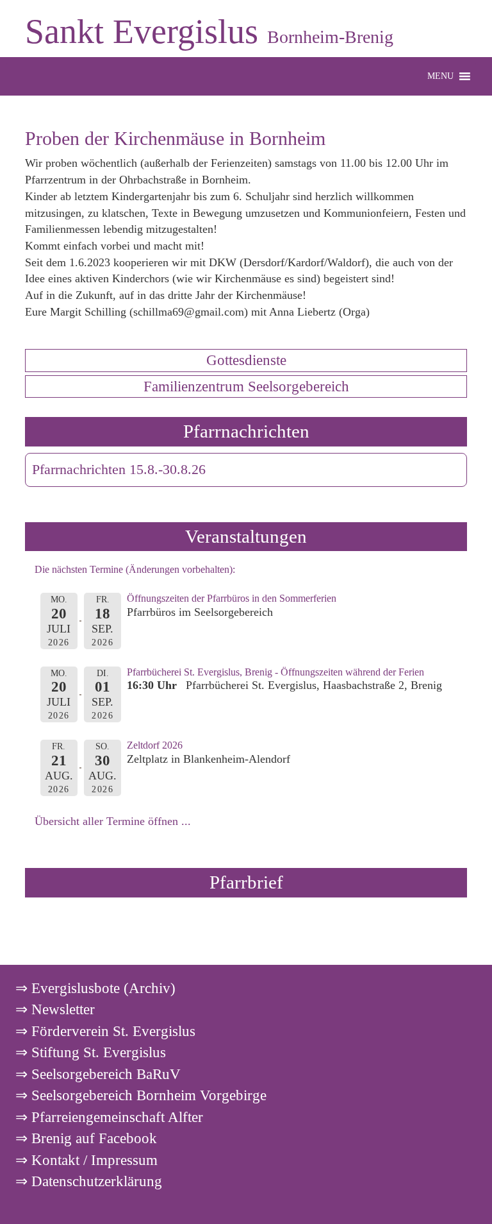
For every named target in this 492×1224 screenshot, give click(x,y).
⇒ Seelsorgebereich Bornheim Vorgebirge (140, 1095)
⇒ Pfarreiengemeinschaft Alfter (109, 1117)
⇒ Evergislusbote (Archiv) (95, 988)
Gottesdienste (246, 360)
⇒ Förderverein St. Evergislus (105, 1031)
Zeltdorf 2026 (155, 745)
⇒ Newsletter (55, 1009)
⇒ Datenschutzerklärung (88, 1181)
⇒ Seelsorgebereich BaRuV (98, 1074)
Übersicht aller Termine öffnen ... (113, 821)
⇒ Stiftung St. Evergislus (90, 1052)
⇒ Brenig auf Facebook (86, 1138)
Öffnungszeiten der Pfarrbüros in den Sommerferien (231, 598)
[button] (440, 76)
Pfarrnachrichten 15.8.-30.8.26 (119, 469)
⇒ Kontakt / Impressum (86, 1160)
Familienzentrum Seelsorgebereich (246, 386)
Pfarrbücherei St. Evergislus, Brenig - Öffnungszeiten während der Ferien (275, 672)
